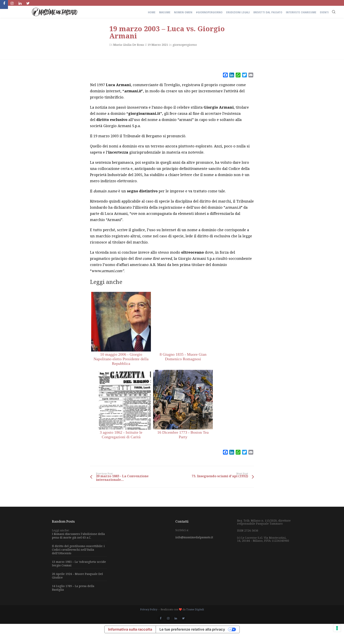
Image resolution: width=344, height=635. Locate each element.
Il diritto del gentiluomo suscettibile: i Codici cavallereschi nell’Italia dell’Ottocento (78, 549)
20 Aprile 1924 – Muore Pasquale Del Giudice (77, 575)
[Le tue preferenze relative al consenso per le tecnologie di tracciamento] (337, 628)
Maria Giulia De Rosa (128, 45)
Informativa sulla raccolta (130, 629)
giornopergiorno (185, 45)
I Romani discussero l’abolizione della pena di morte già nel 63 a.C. (78, 535)
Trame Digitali (195, 609)
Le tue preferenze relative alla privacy (192, 629)
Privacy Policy (148, 609)
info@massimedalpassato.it (194, 537)
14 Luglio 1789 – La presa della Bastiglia (73, 587)
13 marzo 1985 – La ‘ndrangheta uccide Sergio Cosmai (79, 563)
